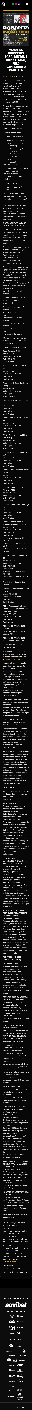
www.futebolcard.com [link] (14, 1262)
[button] (27, 4)
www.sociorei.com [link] (13, 659)
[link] (5, 4)
